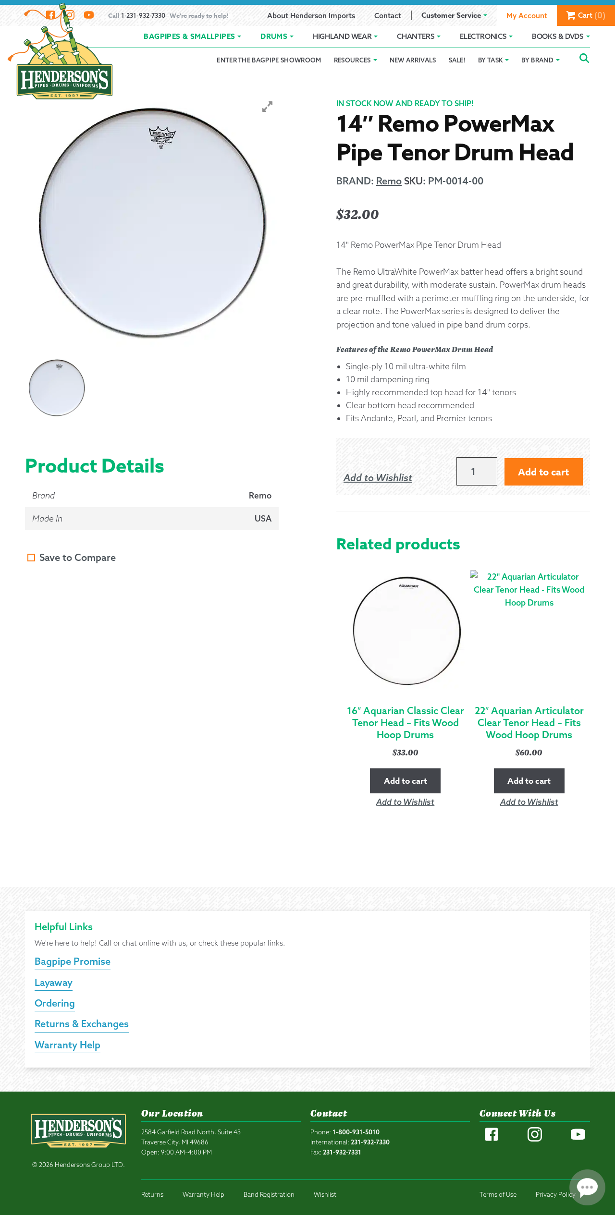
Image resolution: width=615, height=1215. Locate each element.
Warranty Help (67, 1045)
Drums (273, 36)
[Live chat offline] (587, 1187)
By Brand (537, 60)
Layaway (54, 982)
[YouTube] (578, 1139)
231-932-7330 (370, 1142)
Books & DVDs (558, 36)
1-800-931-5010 (356, 1132)
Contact (387, 15)
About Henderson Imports (311, 15)
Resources (352, 60)
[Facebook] (492, 1139)
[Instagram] (535, 1139)
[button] (378, 478)
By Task (490, 60)
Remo (260, 495)
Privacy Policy (556, 1194)
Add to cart (543, 471)
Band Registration (269, 1194)
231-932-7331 (342, 1152)
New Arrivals (413, 60)
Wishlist (325, 1194)
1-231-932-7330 (143, 15)
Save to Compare (77, 557)
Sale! (457, 60)
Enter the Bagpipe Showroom (269, 60)
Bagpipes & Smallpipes (189, 36)
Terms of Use (498, 1194)
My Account (526, 15)
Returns (152, 1194)
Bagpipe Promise (73, 961)
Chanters (415, 36)
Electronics (483, 36)
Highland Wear (342, 36)
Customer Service (451, 15)
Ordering (55, 1003)
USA (263, 518)
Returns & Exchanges (82, 1024)
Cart (591, 15)
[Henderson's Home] (78, 1151)
